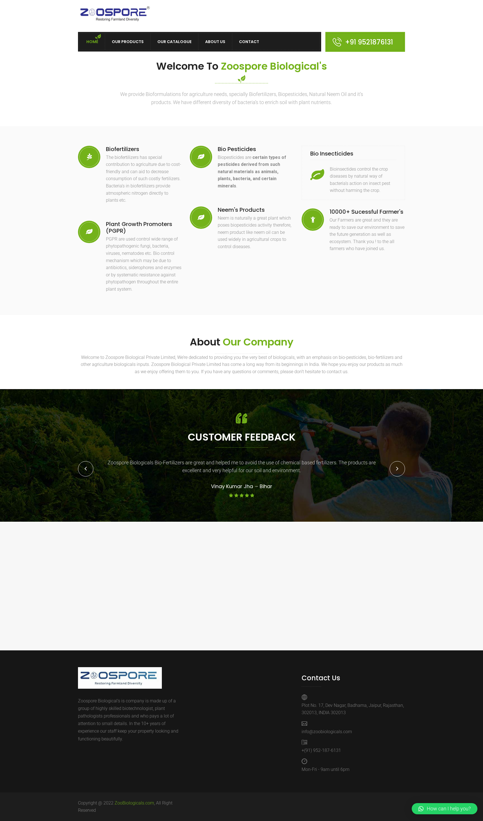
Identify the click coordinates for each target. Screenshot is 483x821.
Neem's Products (241, 210)
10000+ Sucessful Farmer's (366, 212)
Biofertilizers (122, 149)
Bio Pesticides (237, 149)
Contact (249, 42)
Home (92, 42)
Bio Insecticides (331, 153)
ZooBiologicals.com (134, 803)
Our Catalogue (174, 42)
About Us (215, 42)
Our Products (128, 42)
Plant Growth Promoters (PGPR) (139, 227)
